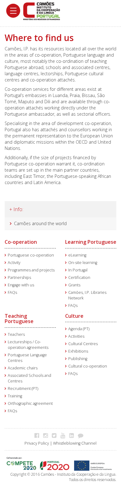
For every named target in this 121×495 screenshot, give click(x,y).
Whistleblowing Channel (74, 443)
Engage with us (21, 285)
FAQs (12, 292)
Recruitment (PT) (23, 388)
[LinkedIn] (73, 435)
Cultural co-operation (87, 366)
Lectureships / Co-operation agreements (28, 344)
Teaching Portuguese (19, 318)
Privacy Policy (37, 443)
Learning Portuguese (90, 241)
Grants (74, 285)
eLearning (77, 255)
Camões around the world (40, 223)
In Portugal (77, 270)
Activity (14, 262)
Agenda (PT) (78, 328)
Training (15, 396)
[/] (41, 10)
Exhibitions (78, 351)
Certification (79, 277)
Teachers (16, 334)
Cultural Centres (83, 343)
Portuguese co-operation (31, 255)
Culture (74, 315)
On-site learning (82, 262)
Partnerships (19, 277)
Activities (76, 336)
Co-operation (21, 241)
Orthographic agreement (30, 403)
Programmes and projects (31, 270)
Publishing (77, 358)
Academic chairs (23, 368)
